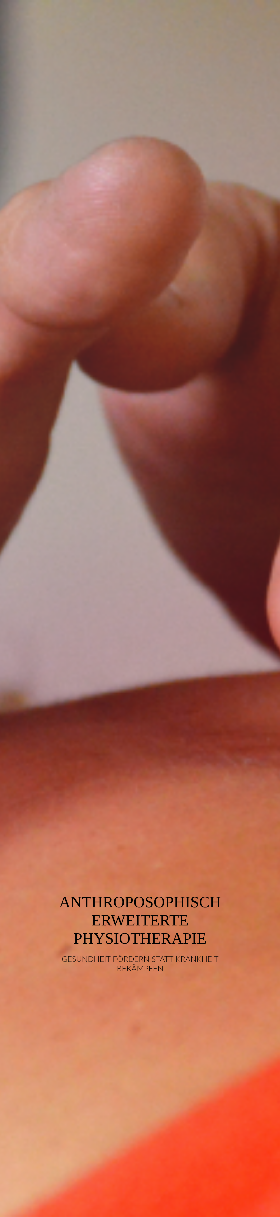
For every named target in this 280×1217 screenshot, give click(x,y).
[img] (140, 608)
